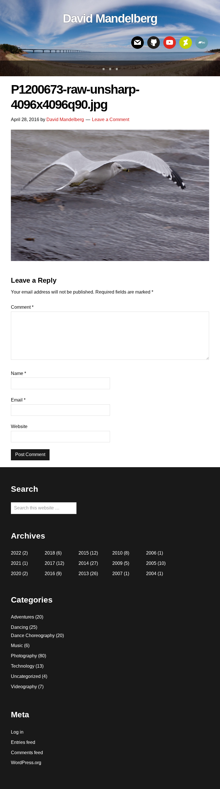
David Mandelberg (110, 18)
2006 (151, 553)
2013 (83, 573)
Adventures (22, 617)
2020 (16, 573)
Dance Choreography (33, 635)
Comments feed (27, 752)
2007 (117, 573)
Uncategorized (26, 676)
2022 (16, 553)
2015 (83, 553)
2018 (50, 553)
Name (18, 373)
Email (18, 399)
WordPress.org (26, 762)
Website (19, 426)
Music (17, 645)
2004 (151, 573)
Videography (24, 686)
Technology (22, 666)
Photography (24, 655)
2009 (117, 563)
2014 (83, 563)
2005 (151, 563)
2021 (16, 563)
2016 (50, 573)
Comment (22, 307)
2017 (50, 563)
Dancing (19, 627)
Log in (17, 732)
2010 (117, 553)
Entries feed (23, 742)
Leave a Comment (110, 119)
